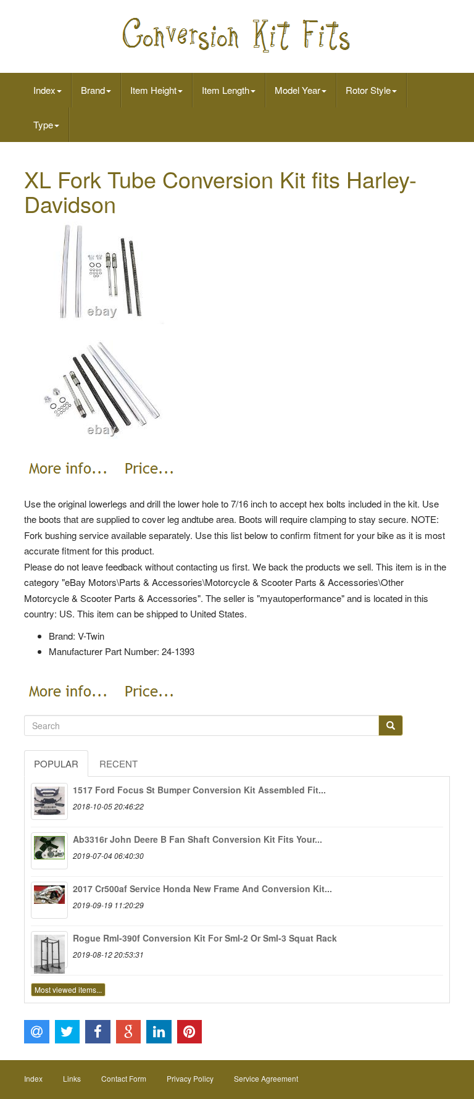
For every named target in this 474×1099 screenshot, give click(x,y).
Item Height (153, 89)
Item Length (225, 89)
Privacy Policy (190, 1078)
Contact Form (123, 1078)
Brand (93, 89)
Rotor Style (368, 89)
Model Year (297, 89)
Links (72, 1078)
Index (44, 89)
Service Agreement (266, 1078)
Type (43, 124)
